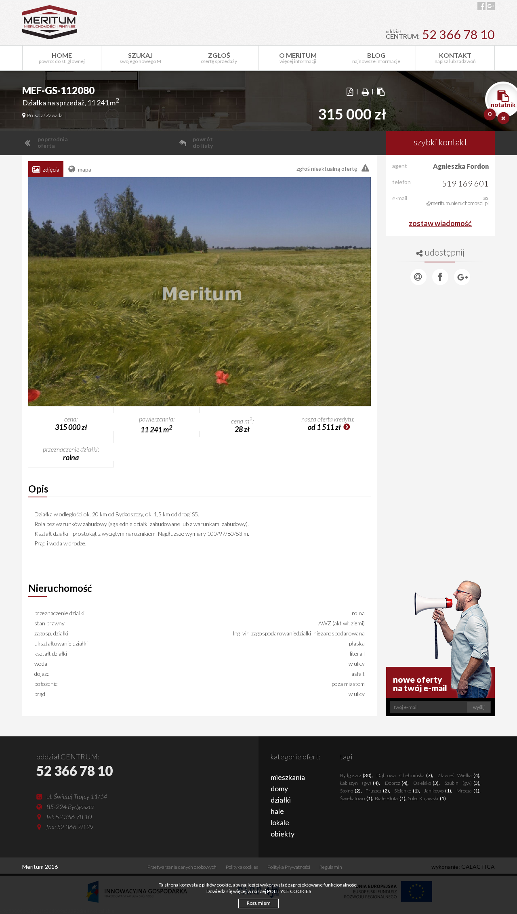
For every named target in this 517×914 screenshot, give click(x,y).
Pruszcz (377, 791)
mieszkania (288, 777)
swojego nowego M (140, 57)
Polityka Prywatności (288, 867)
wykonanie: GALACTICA (463, 866)
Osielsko (426, 783)
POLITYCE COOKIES (289, 891)
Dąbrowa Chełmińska (404, 775)
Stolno (350, 791)
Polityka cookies (242, 867)
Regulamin (330, 867)
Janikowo (437, 791)
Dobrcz (396, 783)
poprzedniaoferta (52, 142)
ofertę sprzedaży (219, 57)
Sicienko (406, 791)
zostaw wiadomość (440, 223)
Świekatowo (356, 798)
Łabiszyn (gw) (359, 783)
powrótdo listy (203, 142)
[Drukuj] (365, 92)
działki (281, 799)
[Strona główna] (49, 22)
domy (279, 788)
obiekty (282, 833)
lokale (280, 822)
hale (277, 811)
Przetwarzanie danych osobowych (181, 867)
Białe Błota (390, 798)
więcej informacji (298, 57)
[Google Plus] (462, 277)
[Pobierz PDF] (349, 92)
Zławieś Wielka (458, 775)
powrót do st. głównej (62, 57)
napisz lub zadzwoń (455, 57)
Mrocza (467, 791)
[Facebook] (440, 277)
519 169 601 (465, 183)
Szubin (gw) (462, 783)
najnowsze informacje (376, 57)
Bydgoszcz (356, 775)
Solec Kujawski (427, 798)
